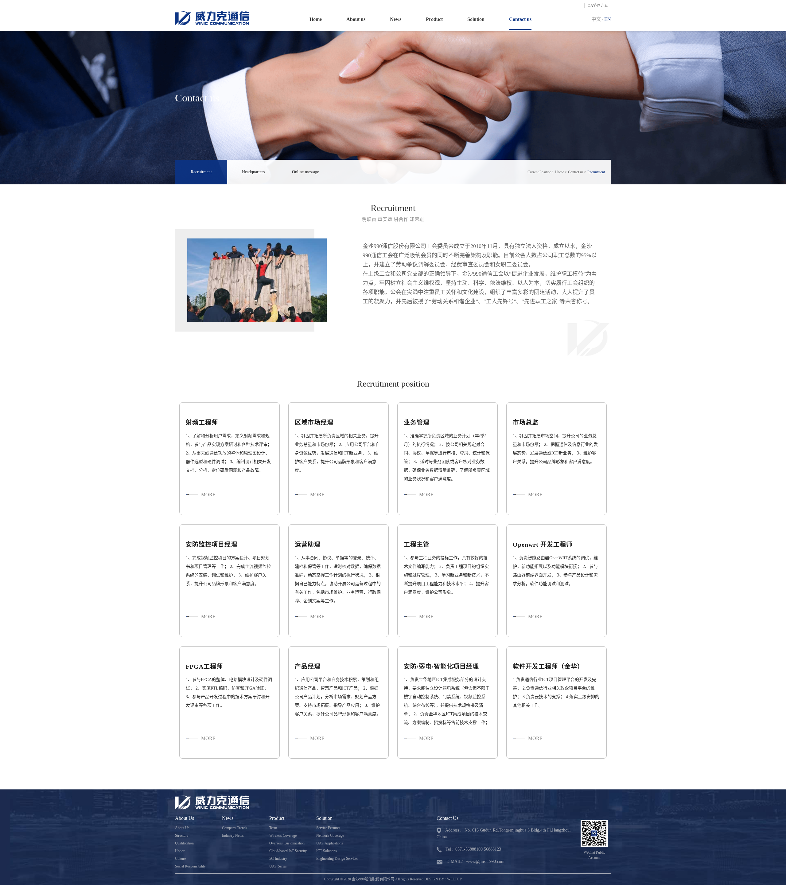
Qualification (184, 843)
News (395, 19)
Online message (305, 172)
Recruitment (201, 172)
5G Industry (278, 858)
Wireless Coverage (283, 835)
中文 (596, 19)
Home (315, 19)
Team (273, 828)
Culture (180, 858)
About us (355, 19)
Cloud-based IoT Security (288, 851)
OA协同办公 (598, 5)
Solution (475, 19)
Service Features (328, 828)
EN (607, 19)
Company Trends (234, 828)
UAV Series (278, 866)
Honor (180, 851)
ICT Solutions (326, 851)
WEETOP (454, 879)
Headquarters (253, 172)
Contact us (520, 19)
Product (434, 19)
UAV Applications (329, 843)
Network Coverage (330, 835)
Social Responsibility (190, 866)
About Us (182, 828)
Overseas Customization (287, 843)
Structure (181, 835)
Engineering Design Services (337, 858)
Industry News (233, 835)
